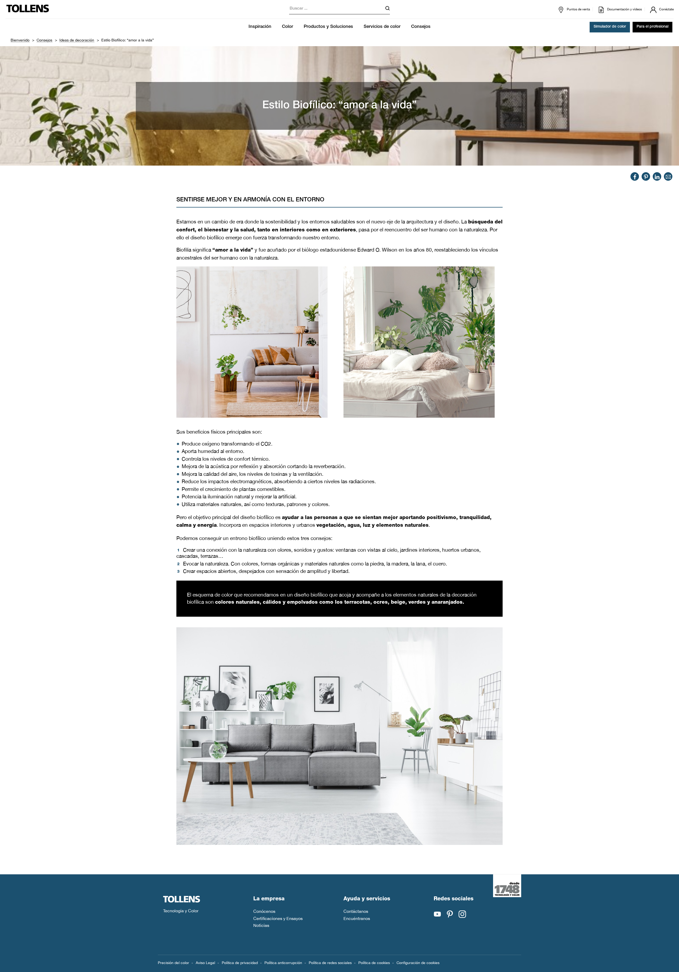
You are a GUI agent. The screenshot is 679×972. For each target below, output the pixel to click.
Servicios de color (382, 27)
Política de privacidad (240, 963)
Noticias (261, 925)
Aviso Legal (205, 963)
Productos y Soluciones (328, 27)
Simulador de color (610, 27)
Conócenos (264, 911)
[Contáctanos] (668, 176)
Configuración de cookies (418, 963)
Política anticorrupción (283, 963)
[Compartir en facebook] (634, 176)
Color (287, 27)
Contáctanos (355, 911)
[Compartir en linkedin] (657, 176)
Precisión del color (173, 963)
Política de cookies (374, 963)
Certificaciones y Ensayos (278, 918)
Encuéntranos (356, 918)
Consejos (420, 27)
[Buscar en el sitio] (387, 9)
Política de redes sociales (330, 963)
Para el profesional (652, 27)
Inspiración (260, 27)
